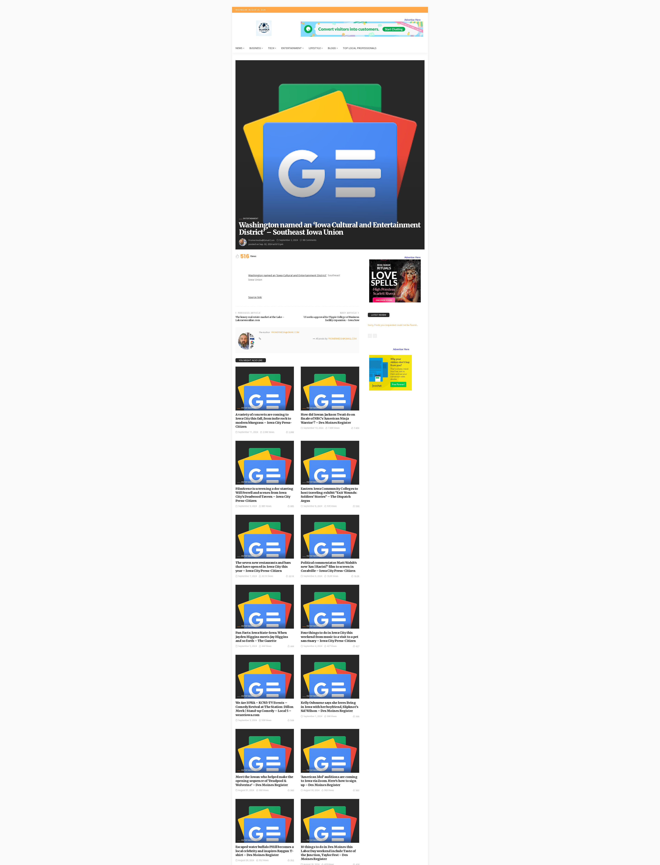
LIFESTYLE (315, 48)
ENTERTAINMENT (291, 48)
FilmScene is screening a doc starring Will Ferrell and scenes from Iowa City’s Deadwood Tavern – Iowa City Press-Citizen (264, 495)
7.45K (356, 428)
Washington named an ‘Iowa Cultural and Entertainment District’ (287, 275)
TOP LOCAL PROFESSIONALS (359, 48)
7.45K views (334, 427)
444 (292, 646)
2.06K (291, 432)
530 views (332, 506)
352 (292, 860)
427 (357, 646)
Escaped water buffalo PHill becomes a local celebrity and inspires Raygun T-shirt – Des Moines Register (264, 851)
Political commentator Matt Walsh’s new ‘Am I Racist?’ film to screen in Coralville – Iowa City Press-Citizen (329, 567)
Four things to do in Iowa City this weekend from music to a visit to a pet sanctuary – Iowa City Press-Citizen (329, 637)
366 (357, 716)
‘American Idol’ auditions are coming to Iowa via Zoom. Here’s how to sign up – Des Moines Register (329, 781)
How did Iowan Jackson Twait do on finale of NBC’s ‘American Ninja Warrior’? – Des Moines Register (328, 419)
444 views (266, 646)
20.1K (291, 576)
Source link (255, 297)
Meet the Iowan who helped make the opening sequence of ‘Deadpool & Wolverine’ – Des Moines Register (264, 781)
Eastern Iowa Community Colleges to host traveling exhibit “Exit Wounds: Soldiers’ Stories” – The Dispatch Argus (329, 495)
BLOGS (332, 48)
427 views (332, 646)
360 (292, 790)
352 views (264, 860)
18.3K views (332, 576)
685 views (266, 506)
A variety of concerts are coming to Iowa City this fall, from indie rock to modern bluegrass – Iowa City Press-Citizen (263, 421)
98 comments (309, 240)
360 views (264, 790)
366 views (332, 716)
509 (292, 720)
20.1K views (267, 576)
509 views (266, 720)
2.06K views (268, 432)
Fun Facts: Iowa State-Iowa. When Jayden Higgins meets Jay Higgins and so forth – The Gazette (261, 637)
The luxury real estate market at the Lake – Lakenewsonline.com (259, 319)
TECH (271, 48)
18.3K (356, 576)
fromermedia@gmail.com (261, 240)
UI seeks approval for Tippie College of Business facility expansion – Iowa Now (331, 319)
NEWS (238, 48)
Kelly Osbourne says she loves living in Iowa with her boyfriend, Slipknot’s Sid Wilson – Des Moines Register (329, 707)
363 (357, 790)
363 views (329, 790)
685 (292, 506)
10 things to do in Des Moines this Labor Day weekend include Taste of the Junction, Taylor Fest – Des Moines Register (328, 853)
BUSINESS (255, 48)
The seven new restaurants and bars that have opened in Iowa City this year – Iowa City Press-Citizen (263, 567)
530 (357, 506)
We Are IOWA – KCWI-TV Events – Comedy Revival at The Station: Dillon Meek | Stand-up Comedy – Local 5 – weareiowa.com (264, 709)
